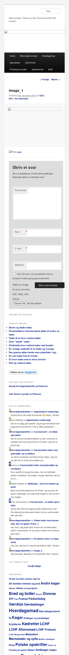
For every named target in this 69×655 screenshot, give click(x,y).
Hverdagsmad (48, 55)
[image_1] (34, 125)
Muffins (42, 639)
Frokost (23, 599)
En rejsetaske (21, 98)
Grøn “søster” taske (19, 341)
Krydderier (15, 624)
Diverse (39, 594)
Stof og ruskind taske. (20, 362)
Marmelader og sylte (23, 638)
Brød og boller (22, 593)
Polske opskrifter (31, 644)
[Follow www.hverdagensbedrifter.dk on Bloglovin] (23, 373)
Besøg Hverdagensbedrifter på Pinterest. (28, 386)
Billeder (12, 588)
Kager (17, 617)
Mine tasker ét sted (28, 55)
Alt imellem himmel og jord (24, 583)
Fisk (16, 599)
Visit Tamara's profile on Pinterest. (25, 393)
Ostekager (50, 639)
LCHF (45, 623)
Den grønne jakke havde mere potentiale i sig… (33, 352)
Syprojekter (15, 62)
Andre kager (50, 583)
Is (10, 618)
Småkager (42, 650)
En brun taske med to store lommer (27, 359)
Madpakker (31, 634)
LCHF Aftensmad (22, 629)
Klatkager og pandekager (36, 618)
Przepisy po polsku (18, 69)
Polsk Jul (52, 645)
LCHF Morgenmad (17, 634)
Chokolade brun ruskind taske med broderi (31, 345)
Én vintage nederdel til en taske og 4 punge (31, 348)
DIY (11, 599)
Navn (21, 232)
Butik (50, 69)
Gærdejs (16, 603)
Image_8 (38, 550)
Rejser (31, 649)
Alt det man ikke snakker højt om (24, 578)
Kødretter (30, 623)
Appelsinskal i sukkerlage (46, 411)
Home (12, 55)
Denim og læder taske (20, 327)
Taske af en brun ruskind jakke (25, 338)
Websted (19, 264)
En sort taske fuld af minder (23, 355)
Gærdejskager (34, 604)
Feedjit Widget (34, 566)
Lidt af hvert (30, 62)
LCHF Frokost (46, 629)
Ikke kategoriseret (49, 611)
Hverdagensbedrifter (21, 411)
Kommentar (20, 190)
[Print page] (15, 151)
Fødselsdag (37, 599)
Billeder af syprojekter (27, 588)
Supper (53, 649)
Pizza (12, 645)
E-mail (21, 248)
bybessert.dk (37, 69)
